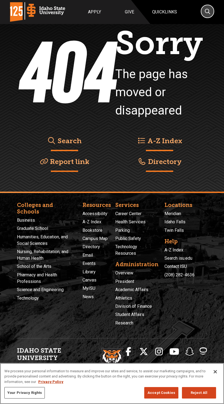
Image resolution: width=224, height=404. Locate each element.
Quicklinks (164, 11)
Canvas (89, 280)
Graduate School (32, 228)
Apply (94, 11)
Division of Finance (133, 306)
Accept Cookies (161, 393)
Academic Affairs (131, 289)
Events (89, 263)
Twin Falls (174, 230)
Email (87, 255)
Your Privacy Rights (24, 393)
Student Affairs (129, 314)
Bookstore (92, 230)
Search (69, 141)
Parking (122, 230)
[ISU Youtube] (174, 352)
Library (89, 271)
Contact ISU (175, 266)
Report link (68, 161)
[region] (112, 383)
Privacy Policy (50, 382)
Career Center (128, 213)
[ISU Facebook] (128, 352)
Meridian (172, 213)
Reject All (199, 393)
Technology (28, 298)
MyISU (88, 288)
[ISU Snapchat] (189, 352)
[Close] (215, 372)
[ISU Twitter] (143, 352)
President (124, 281)
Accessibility (94, 213)
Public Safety (128, 238)
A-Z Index (164, 141)
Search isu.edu (178, 258)
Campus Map (95, 238)
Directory (164, 161)
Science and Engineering (40, 289)
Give (129, 11)
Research (124, 323)
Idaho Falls (174, 221)
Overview (124, 273)
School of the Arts (34, 266)
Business (26, 220)
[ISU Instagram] (159, 352)
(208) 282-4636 (179, 274)
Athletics (123, 298)
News (88, 296)
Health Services (130, 221)
